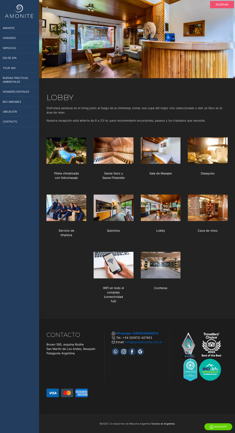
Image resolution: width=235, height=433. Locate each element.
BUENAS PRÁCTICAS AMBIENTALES (15, 79)
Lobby (160, 230)
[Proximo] (229, 39)
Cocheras (160, 288)
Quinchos (113, 230)
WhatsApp (220, 426)
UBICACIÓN (10, 111)
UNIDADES (9, 37)
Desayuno (208, 173)
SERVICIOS (9, 48)
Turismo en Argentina (163, 423)
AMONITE (9, 28)
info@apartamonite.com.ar (143, 342)
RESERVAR (222, 4)
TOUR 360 (9, 68)
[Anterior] (45, 39)
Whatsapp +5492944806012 (137, 333)
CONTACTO (10, 121)
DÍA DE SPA (10, 57)
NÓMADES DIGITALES (16, 91)
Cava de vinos (208, 230)
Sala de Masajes (160, 173)
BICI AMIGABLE (12, 101)
